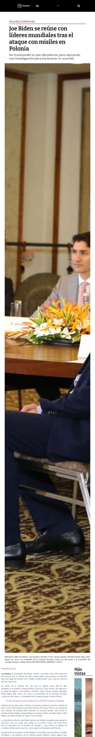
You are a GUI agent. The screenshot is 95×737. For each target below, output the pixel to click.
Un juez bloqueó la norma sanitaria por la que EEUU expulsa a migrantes (35, 701)
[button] (37, 6)
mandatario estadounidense (23, 689)
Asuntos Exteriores (22, 21)
